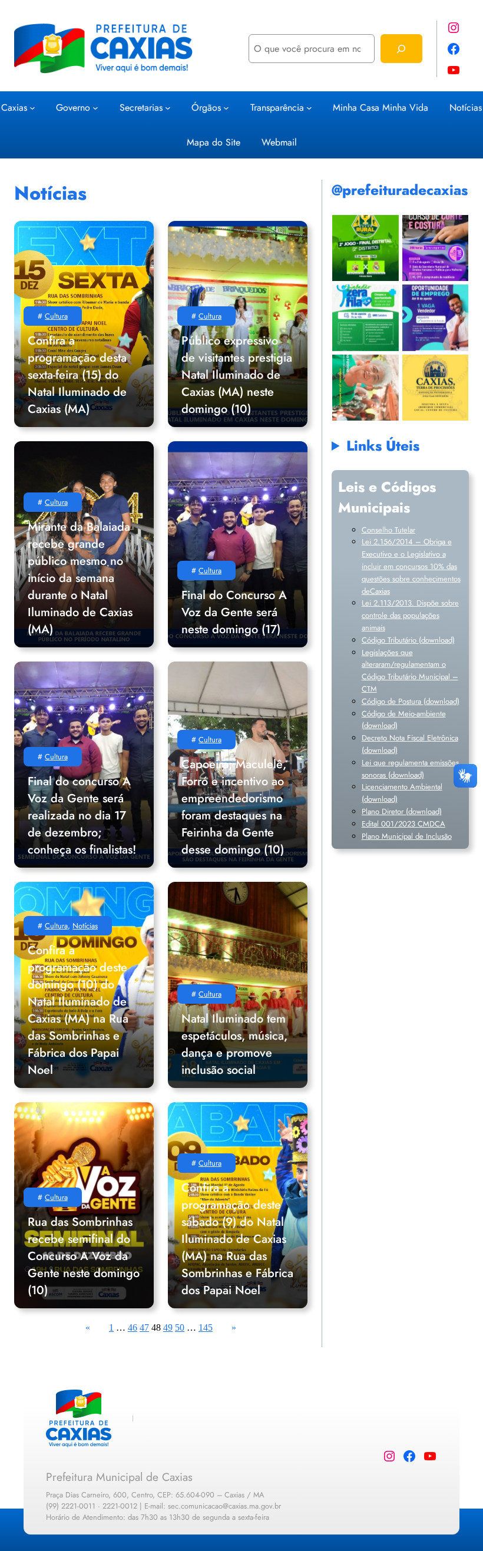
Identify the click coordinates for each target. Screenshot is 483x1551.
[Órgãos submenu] (226, 107)
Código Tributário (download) (408, 640)
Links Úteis (382, 445)
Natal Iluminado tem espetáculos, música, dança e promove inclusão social (234, 1044)
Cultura (56, 316)
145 (206, 1327)
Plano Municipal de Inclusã (405, 836)
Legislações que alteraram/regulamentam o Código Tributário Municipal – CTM (410, 671)
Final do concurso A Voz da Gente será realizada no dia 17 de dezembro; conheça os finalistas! (82, 815)
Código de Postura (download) (410, 701)
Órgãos (206, 107)
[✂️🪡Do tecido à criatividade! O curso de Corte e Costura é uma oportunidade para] (435, 247)
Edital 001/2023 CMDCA (403, 823)
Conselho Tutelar (388, 529)
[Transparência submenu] (309, 107)
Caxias (14, 107)
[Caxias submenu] (32, 107)
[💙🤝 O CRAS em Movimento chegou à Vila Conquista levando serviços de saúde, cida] (365, 387)
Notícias (85, 925)
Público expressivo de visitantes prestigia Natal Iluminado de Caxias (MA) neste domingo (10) (236, 375)
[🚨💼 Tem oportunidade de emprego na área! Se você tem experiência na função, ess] (435, 317)
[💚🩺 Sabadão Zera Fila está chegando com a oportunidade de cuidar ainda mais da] (365, 317)
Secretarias (141, 107)
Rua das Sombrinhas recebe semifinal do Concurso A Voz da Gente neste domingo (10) (84, 1256)
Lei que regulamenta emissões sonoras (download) (410, 769)
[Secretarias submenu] (168, 107)
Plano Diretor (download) (402, 811)
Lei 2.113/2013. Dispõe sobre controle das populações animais (410, 615)
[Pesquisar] (401, 48)
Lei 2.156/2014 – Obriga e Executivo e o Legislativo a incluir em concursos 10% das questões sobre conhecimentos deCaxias (411, 566)
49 (168, 1327)
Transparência (277, 107)
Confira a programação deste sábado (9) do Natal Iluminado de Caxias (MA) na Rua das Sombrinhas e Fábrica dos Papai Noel (237, 1239)
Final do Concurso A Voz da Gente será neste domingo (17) (234, 612)
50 (179, 1327)
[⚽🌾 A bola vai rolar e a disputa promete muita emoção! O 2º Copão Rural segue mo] (365, 247)
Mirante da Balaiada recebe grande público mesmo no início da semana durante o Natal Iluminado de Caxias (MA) (80, 578)
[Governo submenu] (95, 107)
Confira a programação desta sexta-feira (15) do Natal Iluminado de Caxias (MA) (77, 375)
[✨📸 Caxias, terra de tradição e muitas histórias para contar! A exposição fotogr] (435, 387)
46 (132, 1327)
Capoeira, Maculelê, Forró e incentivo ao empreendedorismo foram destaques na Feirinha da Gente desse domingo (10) (233, 807)
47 (144, 1327)
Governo (73, 107)
